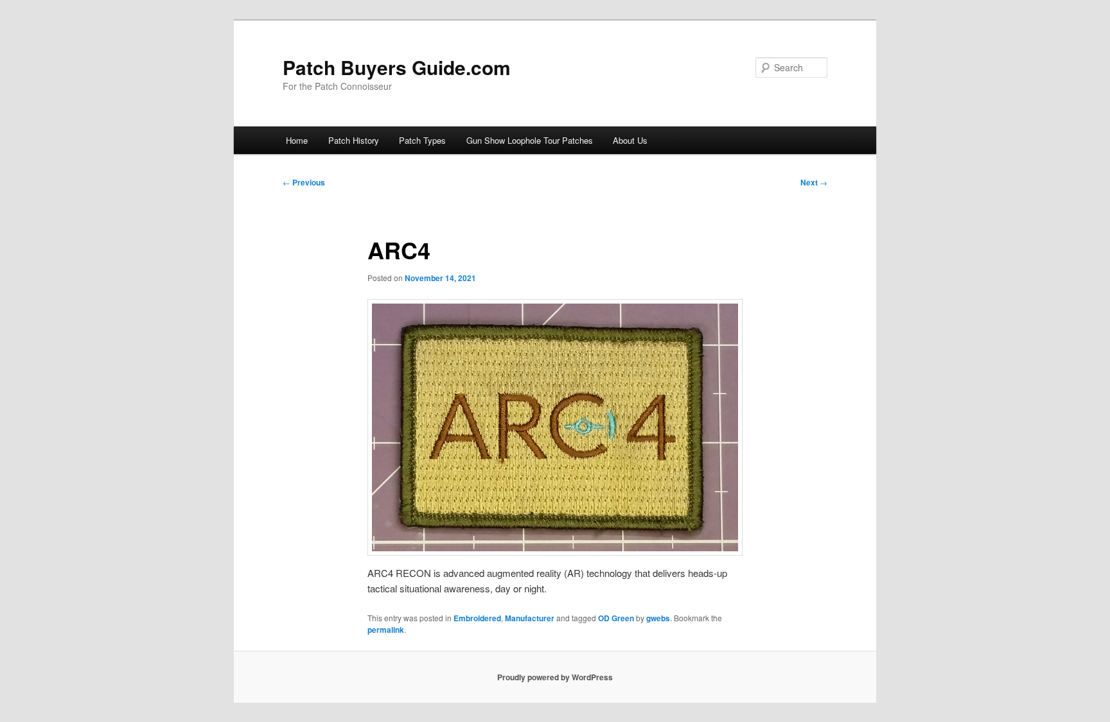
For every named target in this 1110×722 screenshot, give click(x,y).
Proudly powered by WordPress (555, 677)
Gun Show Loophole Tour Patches (529, 140)
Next (813, 182)
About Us (630, 140)
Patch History (353, 140)
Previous (304, 182)
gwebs (658, 618)
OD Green (616, 618)
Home (297, 140)
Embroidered (477, 618)
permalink (385, 629)
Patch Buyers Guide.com (397, 67)
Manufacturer (529, 618)
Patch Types (422, 140)
